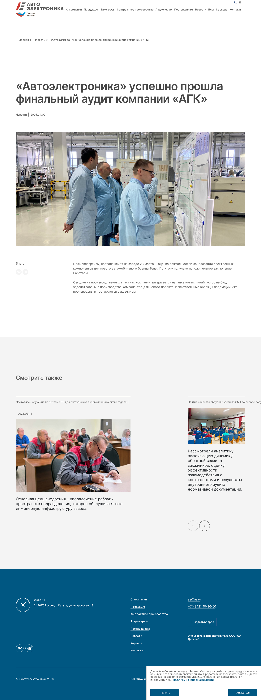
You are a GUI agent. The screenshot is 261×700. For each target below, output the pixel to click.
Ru (235, 2)
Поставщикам (183, 9)
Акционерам (164, 9)
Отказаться (243, 692)
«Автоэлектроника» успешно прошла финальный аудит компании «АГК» (100, 39)
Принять (165, 692)
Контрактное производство (135, 9)
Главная (23, 39)
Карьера (222, 9)
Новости (200, 9)
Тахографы (108, 9)
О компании (74, 9)
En (240, 2)
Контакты (236, 9)
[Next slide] (204, 526)
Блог (211, 9)
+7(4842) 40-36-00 (202, 606)
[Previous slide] (193, 526)
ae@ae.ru (194, 599)
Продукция (91, 9)
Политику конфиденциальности (193, 679)
